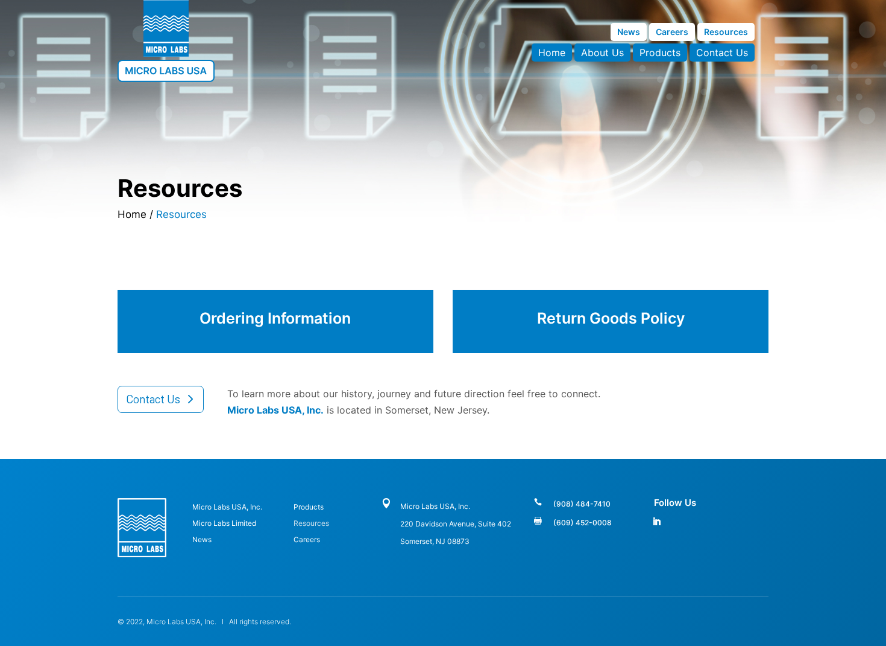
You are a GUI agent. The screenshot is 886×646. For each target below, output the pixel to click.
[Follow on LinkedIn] (656, 521)
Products (659, 53)
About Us (602, 53)
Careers (672, 32)
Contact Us (722, 53)
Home (551, 53)
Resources (726, 32)
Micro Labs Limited (224, 523)
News (628, 32)
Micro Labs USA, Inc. (227, 507)
